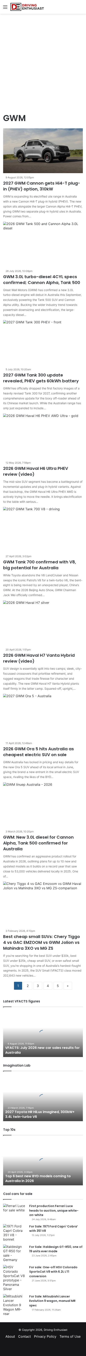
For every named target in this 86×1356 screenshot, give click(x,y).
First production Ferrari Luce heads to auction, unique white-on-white (53, 1210)
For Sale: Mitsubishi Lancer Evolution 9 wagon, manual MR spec (52, 1300)
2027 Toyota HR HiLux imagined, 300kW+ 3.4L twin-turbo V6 (40, 1114)
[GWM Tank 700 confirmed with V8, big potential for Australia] (43, 529)
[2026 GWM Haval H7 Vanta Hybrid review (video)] (43, 622)
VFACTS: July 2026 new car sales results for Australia (42, 1050)
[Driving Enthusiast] (27, 7)
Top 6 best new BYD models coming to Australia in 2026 (38, 1178)
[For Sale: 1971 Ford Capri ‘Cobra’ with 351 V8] (14, 1233)
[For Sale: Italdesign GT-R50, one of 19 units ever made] (14, 1253)
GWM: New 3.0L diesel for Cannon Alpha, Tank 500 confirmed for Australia (38, 843)
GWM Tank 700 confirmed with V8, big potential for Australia (39, 565)
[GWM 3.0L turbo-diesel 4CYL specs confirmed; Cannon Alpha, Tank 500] (43, 244)
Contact (24, 1336)
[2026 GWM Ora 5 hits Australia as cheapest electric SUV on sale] (43, 716)
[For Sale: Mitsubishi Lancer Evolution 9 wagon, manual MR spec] (14, 1305)
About (10, 1336)
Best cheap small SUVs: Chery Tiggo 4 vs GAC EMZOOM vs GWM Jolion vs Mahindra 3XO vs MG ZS (41, 942)
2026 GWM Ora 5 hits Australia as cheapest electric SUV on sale (38, 752)
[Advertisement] (43, 61)
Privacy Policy (45, 1336)
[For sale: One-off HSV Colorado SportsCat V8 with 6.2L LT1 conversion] (14, 1278)
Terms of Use (70, 1336)
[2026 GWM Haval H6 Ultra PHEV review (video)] (43, 436)
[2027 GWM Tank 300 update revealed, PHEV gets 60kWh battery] (43, 342)
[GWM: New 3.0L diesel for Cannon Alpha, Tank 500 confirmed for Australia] (43, 804)
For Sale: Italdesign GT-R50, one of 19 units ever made (55, 1249)
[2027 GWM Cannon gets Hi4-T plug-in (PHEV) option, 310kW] (43, 150)
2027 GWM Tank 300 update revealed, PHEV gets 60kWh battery (41, 378)
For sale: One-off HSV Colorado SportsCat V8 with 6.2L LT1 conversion (53, 1271)
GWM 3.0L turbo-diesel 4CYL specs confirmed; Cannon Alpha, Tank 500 (41, 279)
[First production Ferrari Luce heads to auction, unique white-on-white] (14, 1211)
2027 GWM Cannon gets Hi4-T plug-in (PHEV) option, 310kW (41, 186)
